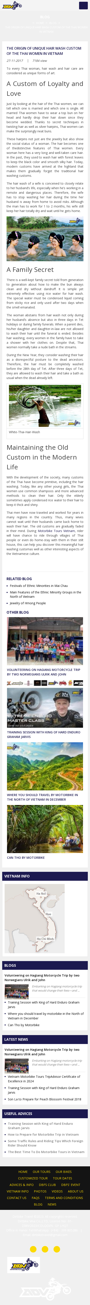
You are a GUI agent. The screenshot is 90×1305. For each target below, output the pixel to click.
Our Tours (41, 1172)
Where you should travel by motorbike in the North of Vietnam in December (46, 1016)
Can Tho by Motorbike (26, 857)
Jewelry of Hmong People (28, 603)
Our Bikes (64, 1172)
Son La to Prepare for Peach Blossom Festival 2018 (45, 1099)
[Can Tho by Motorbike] (45, 830)
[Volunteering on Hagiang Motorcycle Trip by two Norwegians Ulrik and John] (45, 642)
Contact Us (16, 1198)
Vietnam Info (18, 1191)
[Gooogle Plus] (29, 564)
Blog (38, 1204)
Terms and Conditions (64, 1198)
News (52, 1204)
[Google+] (57, 1249)
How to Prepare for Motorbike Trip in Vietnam (43, 1134)
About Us (75, 1191)
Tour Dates (62, 1178)
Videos (57, 1191)
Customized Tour (33, 1178)
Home (23, 1172)
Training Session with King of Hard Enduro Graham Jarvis (44, 1004)
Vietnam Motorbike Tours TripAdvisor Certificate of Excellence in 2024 (44, 1078)
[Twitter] (38, 564)
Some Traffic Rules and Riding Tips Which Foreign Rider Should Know (45, 1143)
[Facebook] (33, 1249)
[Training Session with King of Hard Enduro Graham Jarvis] (45, 704)
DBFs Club (47, 1185)
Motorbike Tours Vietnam (56, 531)
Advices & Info (22, 1185)
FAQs (36, 1198)
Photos (40, 1191)
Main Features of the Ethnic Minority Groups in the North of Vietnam (45, 594)
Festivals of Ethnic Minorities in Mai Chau (39, 586)
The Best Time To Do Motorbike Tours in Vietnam (46, 1152)
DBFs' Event (70, 1185)
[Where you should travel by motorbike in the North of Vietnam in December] (45, 767)
